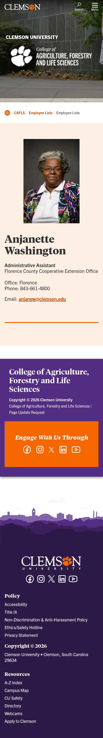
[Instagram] (40, 452)
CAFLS (19, 112)
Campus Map (17, 690)
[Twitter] (51, 451)
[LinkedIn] (63, 452)
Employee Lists (40, 112)
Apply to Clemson (20, 721)
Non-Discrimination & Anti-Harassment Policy (46, 619)
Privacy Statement (21, 635)
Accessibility (16, 604)
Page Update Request (27, 412)
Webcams (13, 713)
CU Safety (14, 698)
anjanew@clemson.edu (42, 299)
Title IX (11, 612)
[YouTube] (76, 452)
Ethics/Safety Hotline (23, 627)
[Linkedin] (62, 581)
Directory (13, 705)
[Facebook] (27, 452)
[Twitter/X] (51, 581)
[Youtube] (73, 581)
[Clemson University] (22, 8)
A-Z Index (13, 682)
